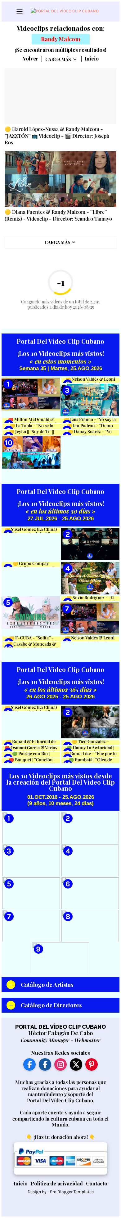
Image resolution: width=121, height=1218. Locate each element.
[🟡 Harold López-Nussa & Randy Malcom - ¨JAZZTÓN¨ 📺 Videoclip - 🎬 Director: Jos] (60, 96)
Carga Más (58, 59)
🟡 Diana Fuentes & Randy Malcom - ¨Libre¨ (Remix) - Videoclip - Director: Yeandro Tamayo (58, 215)
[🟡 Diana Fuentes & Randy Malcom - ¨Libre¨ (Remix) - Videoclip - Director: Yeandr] (60, 179)
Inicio (92, 58)
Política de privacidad (57, 1183)
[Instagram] (60, 1064)
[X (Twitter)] (76, 1064)
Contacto (96, 1183)
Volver (30, 58)
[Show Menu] (19, 11)
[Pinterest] (91, 1064)
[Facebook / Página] (29, 1064)
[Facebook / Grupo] (45, 1064)
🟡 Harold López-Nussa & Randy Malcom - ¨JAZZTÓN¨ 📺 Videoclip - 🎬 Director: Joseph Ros (57, 136)
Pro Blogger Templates (72, 1191)
